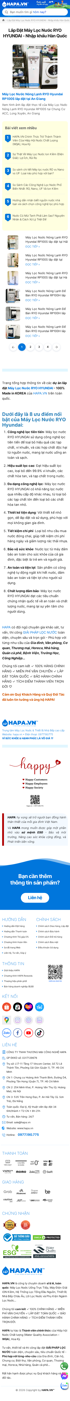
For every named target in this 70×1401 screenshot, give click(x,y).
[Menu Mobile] (65, 4)
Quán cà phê (40, 1365)
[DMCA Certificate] (46, 1237)
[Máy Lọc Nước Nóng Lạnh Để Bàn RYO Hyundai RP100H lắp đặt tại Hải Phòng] (13, 332)
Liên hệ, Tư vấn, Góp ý (15, 953)
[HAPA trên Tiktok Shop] (17, 1006)
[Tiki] (39, 1006)
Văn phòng (34, 1360)
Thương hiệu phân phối (15, 981)
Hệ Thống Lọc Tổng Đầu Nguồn (35, 1292)
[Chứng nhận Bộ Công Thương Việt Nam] (16, 1237)
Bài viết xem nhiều (21, 128)
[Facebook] (15, 1031)
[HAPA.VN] (15, 3)
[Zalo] (5, 1031)
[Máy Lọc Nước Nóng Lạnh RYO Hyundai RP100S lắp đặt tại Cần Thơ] (13, 260)
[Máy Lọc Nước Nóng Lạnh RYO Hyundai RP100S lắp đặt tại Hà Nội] (13, 278)
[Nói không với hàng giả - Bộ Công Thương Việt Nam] (25, 1224)
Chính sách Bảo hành (48, 931)
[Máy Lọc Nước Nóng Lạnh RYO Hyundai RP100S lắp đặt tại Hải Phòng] (13, 242)
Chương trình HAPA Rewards (18, 975)
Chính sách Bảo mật (48, 942)
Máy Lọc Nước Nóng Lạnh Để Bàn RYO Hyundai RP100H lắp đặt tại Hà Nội (45, 293)
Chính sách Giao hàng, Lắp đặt (53, 926)
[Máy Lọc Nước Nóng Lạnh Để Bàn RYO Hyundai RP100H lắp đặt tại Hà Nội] (13, 296)
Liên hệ (35, 897)
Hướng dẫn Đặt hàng (14, 926)
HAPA (6, 627)
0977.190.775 (28, 1134)
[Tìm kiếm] (6, 12)
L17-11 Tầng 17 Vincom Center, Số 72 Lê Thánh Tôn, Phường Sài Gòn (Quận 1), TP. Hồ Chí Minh (35, 1067)
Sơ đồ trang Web (12, 947)
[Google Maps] (5, 1018)
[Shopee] (6, 1006)
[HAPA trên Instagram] (15, 1018)
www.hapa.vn (25, 1128)
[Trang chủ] (3, 20)
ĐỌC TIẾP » (32, 246)
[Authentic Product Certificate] (10, 1224)
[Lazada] (28, 1006)
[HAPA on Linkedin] (37, 1018)
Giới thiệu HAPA (12, 970)
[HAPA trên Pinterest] (26, 1018)
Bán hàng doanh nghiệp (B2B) (19, 986)
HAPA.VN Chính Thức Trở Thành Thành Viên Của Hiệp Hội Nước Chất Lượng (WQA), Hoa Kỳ (37, 140)
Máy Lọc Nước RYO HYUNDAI (30, 388)
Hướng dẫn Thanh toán (15, 931)
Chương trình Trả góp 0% (16, 936)
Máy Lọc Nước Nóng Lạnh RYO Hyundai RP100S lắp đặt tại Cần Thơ (46, 257)
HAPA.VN (40, 393)
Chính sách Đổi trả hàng (50, 936)
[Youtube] (26, 1031)
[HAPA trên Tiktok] (37, 1031)
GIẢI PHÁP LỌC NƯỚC (40, 632)
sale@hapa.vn (22, 1122)
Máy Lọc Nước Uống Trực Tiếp (29, 1287)
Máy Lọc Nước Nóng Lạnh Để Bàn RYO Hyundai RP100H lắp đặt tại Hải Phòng (45, 329)
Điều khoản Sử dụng (48, 947)
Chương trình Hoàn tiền (15, 942)
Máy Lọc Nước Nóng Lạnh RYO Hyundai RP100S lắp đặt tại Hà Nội (46, 275)
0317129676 (29, 1057)
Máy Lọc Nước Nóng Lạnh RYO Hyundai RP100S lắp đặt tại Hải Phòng (46, 239)
